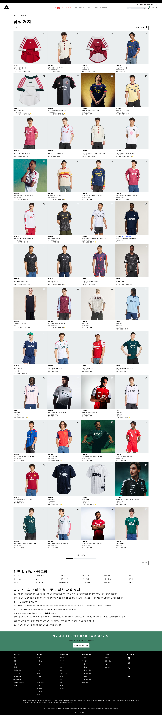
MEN (75, 8)
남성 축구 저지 (63, 582)
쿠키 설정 (46, 708)
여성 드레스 (130, 582)
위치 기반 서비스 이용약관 (82, 708)
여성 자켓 (107, 582)
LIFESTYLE (103, 8)
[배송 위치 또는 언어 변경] (157, 4)
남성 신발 (16, 575)
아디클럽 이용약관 (94, 708)
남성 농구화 (85, 579)
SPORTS (95, 8)
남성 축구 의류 (63, 579)
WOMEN (81, 8)
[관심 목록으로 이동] (153, 8)
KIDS (88, 8)
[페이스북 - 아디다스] (137, 658)
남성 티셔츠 (17, 579)
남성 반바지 (39, 582)
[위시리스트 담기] (44, 33)
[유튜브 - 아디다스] (137, 677)
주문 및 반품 (143, 4)
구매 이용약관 (60, 708)
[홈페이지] (6, 7)
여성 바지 (130, 575)
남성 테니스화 (86, 582)
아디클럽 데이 (59, 8)
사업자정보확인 (104, 708)
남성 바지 (39, 579)
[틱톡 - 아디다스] (137, 672)
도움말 (137, 4)
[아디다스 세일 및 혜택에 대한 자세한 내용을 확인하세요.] (81, 1)
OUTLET (68, 8)
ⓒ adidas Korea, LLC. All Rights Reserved (81, 712)
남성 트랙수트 (40, 575)
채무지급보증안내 (113, 708)
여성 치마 (130, 579)
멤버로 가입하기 (150, 4)
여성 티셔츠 (107, 579)
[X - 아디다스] (137, 668)
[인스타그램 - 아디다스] (137, 663)
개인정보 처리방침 (69, 708)
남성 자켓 (16, 582)
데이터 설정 (52, 708)
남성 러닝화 (85, 575)
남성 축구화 (62, 575)
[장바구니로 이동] (157, 8)
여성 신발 (107, 575)
